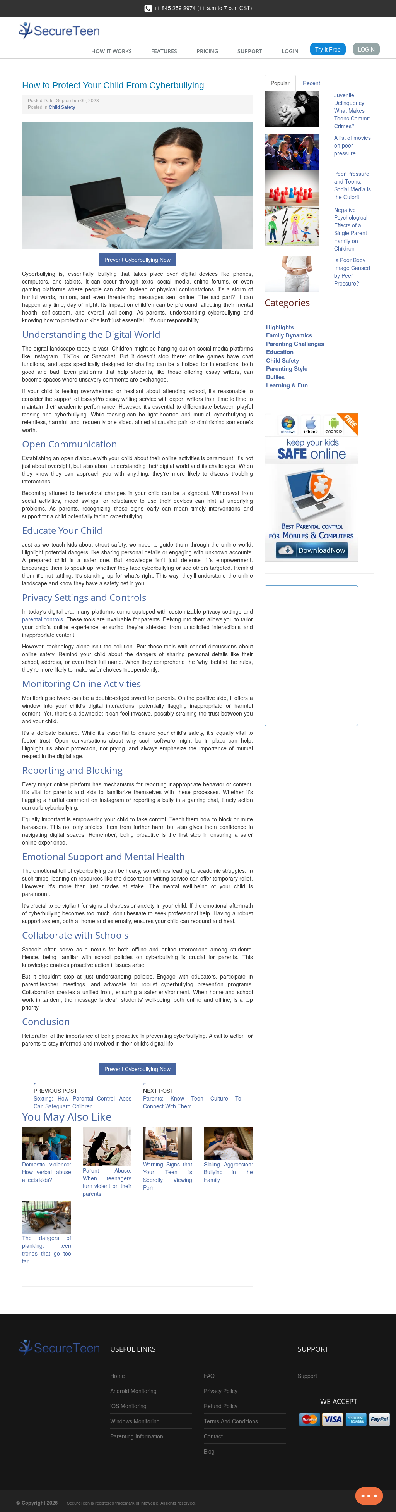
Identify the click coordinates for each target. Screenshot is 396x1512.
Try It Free (328, 49)
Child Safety (62, 107)
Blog (209, 1451)
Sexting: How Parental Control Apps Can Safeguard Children (82, 1102)
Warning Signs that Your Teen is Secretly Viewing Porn (167, 1175)
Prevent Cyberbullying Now (137, 259)
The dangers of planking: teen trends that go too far (46, 1249)
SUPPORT (249, 51)
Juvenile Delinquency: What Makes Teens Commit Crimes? (352, 110)
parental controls (42, 619)
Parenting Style (286, 368)
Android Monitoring (133, 1391)
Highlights (280, 327)
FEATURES (164, 51)
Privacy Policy (220, 1391)
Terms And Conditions (231, 1421)
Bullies (275, 377)
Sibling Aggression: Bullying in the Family (228, 1171)
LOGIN (290, 51)
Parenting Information (136, 1436)
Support (307, 1376)
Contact (213, 1436)
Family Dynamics (289, 335)
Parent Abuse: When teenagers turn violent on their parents (107, 1181)
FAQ (209, 1376)
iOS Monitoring (128, 1406)
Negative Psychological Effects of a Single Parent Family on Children (350, 229)
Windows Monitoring (135, 1421)
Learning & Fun (287, 385)
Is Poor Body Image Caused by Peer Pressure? (352, 271)
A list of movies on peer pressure (352, 145)
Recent (311, 83)
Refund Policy (220, 1406)
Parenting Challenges (295, 343)
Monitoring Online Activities (81, 683)
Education (280, 351)
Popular (280, 83)
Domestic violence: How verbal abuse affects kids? (46, 1171)
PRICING (207, 51)
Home (117, 1376)
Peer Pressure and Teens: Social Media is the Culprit (352, 185)
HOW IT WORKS (111, 51)
